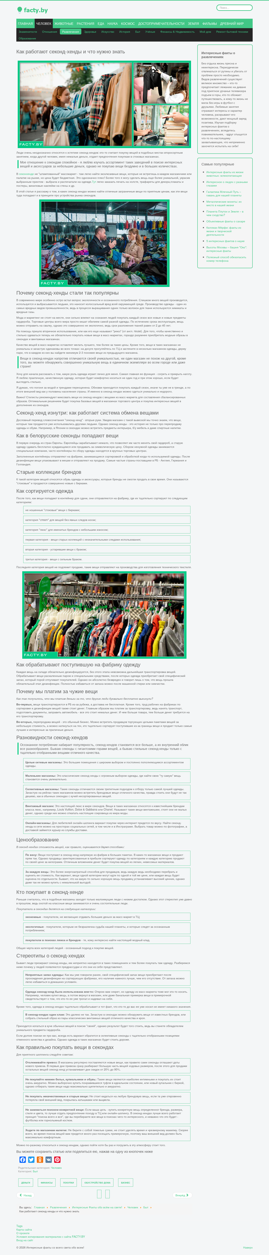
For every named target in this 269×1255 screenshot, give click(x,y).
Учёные (150, 31)
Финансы (47, 1182)
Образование (27, 38)
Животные (64, 23)
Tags (19, 1226)
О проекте (23, 1233)
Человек (43, 23)
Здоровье (90, 31)
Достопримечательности (161, 23)
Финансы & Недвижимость (177, 31)
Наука (113, 23)
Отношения (49, 31)
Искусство (107, 31)
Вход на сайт (24, 1240)
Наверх (248, 1247)
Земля (193, 23)
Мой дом (205, 31)
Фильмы (209, 23)
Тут (94, 181)
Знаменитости (28, 31)
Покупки (68, 1182)
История (124, 31)
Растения (85, 23)
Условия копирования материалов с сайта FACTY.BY (50, 1236)
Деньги (25, 1182)
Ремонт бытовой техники (232, 31)
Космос (128, 23)
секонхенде (26, 174)
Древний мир (232, 23)
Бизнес (125, 1182)
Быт (137, 31)
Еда (101, 23)
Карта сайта (24, 1229)
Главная (25, 23)
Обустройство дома (97, 1182)
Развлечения (70, 31)
